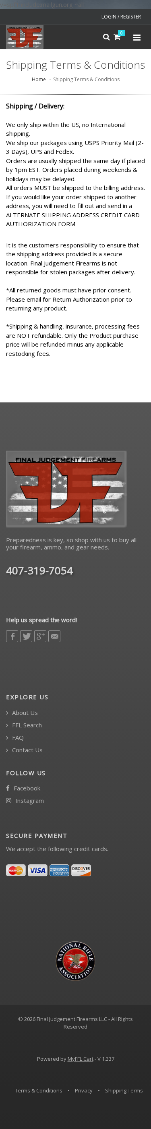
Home (39, 79)
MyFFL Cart (80, 1058)
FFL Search (26, 725)
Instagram (29, 800)
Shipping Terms (124, 1090)
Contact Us (26, 750)
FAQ (17, 737)
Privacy (84, 1090)
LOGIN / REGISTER (121, 16)
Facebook (26, 788)
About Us (24, 713)
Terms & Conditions (38, 1090)
